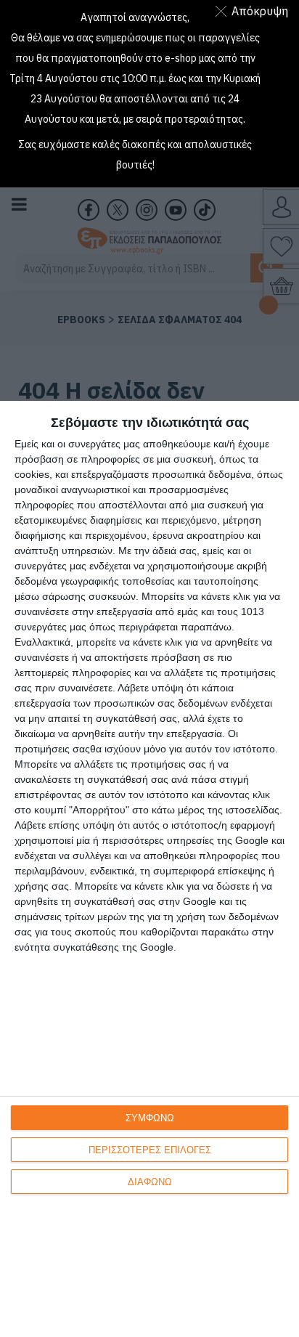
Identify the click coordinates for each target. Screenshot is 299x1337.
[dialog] (149, 869)
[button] (254, 11)
